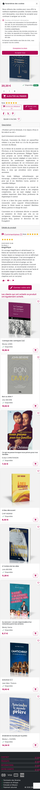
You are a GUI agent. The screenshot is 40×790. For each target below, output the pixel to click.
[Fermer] (36, 3)
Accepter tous (20, 53)
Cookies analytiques (12, 29)
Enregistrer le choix (20, 48)
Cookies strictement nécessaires (17, 20)
